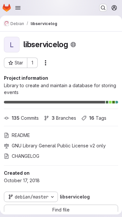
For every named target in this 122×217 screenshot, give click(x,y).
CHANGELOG (25, 156)
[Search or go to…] (103, 8)
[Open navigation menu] (18, 8)
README (21, 135)
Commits (25, 118)
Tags (97, 118)
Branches (64, 118)
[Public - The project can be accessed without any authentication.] (73, 44)
